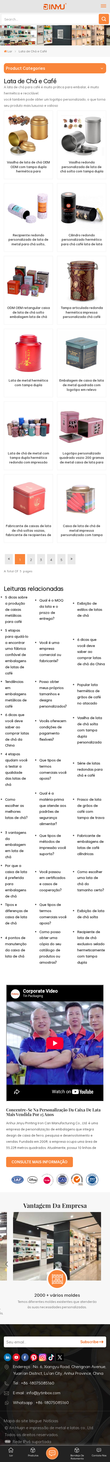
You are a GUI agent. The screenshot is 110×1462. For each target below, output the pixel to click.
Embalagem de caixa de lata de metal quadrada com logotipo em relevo (81, 385)
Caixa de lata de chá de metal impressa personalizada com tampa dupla (82, 530)
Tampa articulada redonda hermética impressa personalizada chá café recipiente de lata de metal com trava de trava (81, 312)
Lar (9, 51)
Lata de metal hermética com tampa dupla (28, 382)
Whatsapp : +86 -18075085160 (41, 1402)
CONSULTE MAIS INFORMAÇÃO (40, 1162)
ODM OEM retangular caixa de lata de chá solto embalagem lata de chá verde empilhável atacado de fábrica (28, 312)
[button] (7, 1264)
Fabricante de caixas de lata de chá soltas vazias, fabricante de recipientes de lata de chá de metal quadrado (28, 530)
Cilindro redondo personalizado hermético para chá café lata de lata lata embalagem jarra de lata (81, 240)
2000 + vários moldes (55, 1295)
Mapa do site (16, 1421)
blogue (35, 1421)
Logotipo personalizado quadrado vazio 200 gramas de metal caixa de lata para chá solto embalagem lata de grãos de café (81, 458)
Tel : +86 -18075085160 (33, 1383)
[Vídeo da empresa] (55, 1100)
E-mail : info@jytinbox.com (36, 1393)
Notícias (50, 1421)
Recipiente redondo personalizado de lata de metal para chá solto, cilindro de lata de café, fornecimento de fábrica (28, 240)
